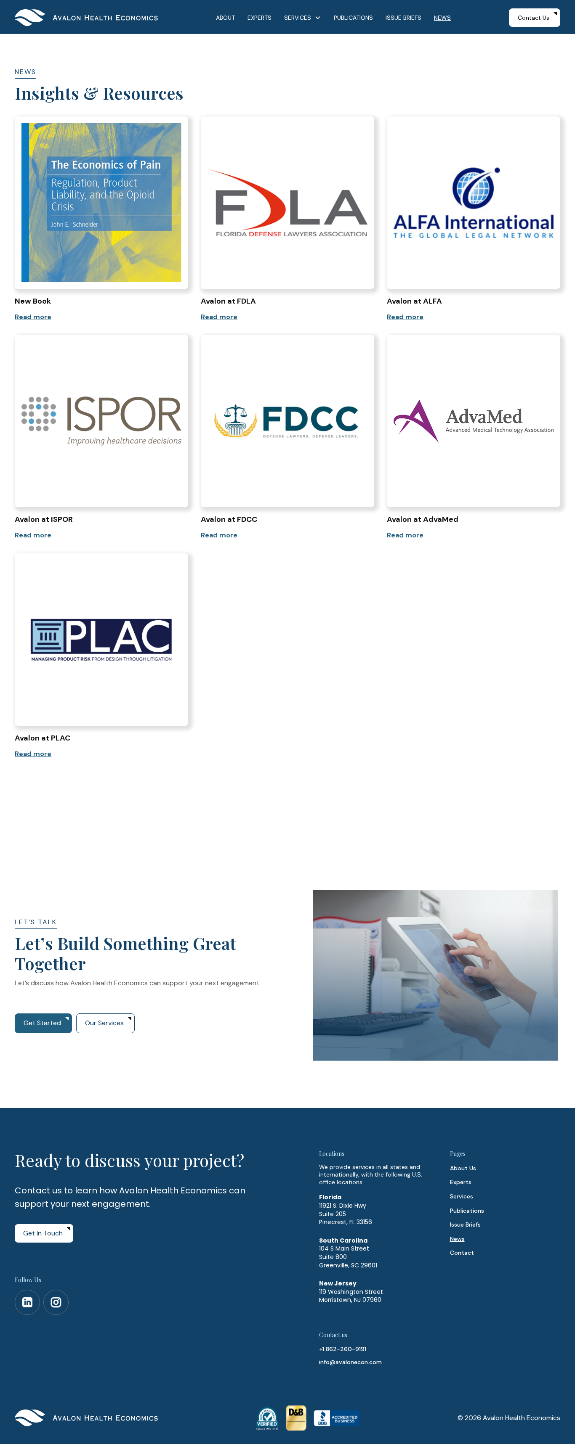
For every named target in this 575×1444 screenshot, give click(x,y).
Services (461, 1196)
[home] (86, 17)
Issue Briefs (465, 1224)
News (457, 1239)
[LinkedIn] (27, 1302)
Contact (462, 1252)
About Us (463, 1168)
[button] (302, 18)
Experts (460, 1182)
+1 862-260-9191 (342, 1349)
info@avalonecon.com (350, 1362)
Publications (467, 1210)
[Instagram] (56, 1302)
